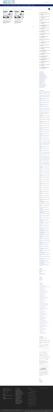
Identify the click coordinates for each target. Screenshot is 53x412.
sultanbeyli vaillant (42, 299)
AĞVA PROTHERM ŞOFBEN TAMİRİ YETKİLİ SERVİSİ (44, 91)
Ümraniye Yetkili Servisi (42, 86)
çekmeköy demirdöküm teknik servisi (43, 313)
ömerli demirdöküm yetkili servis (43, 321)
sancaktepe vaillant (41, 344)
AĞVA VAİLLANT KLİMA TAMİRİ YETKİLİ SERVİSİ (44, 157)
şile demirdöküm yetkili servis (43, 333)
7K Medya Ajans (18, 410)
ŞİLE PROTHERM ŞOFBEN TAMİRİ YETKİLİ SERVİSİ (44, 108)
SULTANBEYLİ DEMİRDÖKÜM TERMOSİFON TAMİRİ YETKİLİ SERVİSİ (43, 230)
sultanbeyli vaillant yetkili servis (43, 300)
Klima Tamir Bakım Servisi (42, 78)
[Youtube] (49, 2)
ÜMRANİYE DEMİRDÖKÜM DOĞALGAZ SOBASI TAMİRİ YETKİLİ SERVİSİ (44, 252)
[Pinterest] (48, 2)
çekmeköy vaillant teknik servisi (47, 338)
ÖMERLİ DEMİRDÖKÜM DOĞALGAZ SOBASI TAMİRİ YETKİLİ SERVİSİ (43, 202)
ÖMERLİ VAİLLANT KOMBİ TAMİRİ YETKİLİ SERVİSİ (44, 143)
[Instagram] (47, 2)
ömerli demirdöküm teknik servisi (43, 320)
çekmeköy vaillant (46, 364)
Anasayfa (40, 269)
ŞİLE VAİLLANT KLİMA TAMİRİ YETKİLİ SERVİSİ (44, 163)
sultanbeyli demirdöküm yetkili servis (43, 298)
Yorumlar (41, 381)
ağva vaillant (45, 356)
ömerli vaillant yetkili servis (46, 348)
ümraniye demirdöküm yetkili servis (43, 326)
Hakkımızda (40, 271)
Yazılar (40, 380)
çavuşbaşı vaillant (41, 364)
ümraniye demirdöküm (33, 405)
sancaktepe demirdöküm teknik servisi (43, 291)
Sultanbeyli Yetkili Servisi (42, 84)
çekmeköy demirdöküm (42, 312)
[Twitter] (45, 2)
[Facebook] (44, 2)
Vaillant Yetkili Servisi (7, 20)
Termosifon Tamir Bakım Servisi (43, 85)
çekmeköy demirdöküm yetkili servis (43, 314)
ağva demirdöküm (41, 284)
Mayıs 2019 (40, 279)
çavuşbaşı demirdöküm (42, 306)
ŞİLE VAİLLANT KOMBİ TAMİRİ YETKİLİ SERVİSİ (44, 162)
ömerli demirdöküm (41, 319)
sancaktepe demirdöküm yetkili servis (43, 292)
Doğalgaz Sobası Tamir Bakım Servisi (43, 77)
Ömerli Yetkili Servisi (41, 80)
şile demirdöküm (42, 337)
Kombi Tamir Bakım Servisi (42, 79)
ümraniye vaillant (41, 327)
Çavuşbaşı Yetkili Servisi (18, 390)
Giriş (39, 379)
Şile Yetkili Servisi (17, 399)
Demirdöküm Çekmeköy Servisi (43, 75)
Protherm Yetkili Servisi (42, 81)
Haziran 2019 (41, 278)
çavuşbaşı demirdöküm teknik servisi (43, 307)
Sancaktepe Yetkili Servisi (18, 398)
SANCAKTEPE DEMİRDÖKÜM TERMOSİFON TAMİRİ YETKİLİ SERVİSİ (43, 261)
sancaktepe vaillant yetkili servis (45, 341)
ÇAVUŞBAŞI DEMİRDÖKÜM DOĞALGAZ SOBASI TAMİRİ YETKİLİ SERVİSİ (44, 212)
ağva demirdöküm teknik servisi (43, 285)
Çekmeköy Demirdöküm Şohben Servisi (43, 305)
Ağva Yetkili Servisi (17, 389)
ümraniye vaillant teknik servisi (43, 328)
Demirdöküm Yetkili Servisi (42, 76)
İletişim (40, 272)
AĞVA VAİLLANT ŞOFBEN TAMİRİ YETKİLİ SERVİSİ (44, 152)
